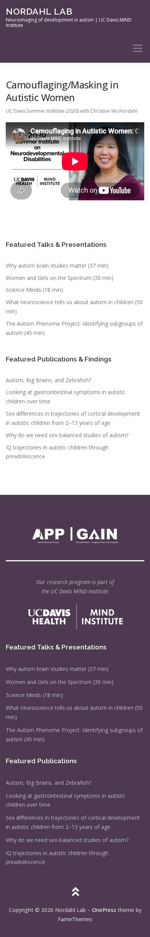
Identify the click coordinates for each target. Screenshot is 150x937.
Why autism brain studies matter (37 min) (57, 265)
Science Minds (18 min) (34, 289)
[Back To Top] (75, 891)
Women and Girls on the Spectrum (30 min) (59, 277)
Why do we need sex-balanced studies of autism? (67, 435)
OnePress (104, 910)
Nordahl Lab (39, 11)
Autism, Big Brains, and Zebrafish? (48, 380)
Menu (137, 48)
